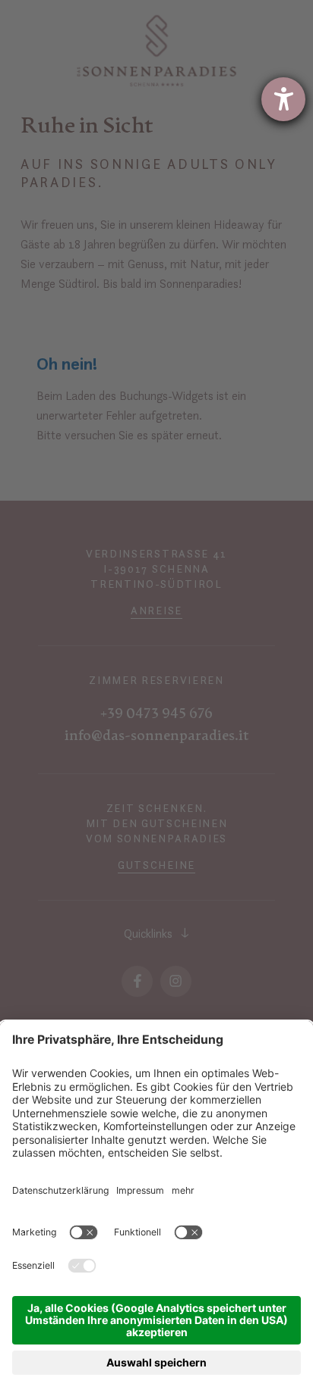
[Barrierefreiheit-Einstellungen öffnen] (283, 99)
